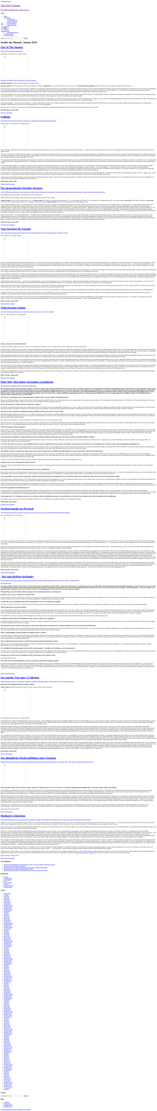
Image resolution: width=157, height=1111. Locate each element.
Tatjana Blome (71, 762)
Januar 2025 (7, 921)
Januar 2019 (7, 1027)
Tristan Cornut (68, 580)
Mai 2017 (6, 1057)
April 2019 (7, 1023)
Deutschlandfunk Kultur (50, 762)
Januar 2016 (7, 1080)
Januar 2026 (7, 903)
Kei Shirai (40, 580)
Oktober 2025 (7, 908)
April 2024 (7, 934)
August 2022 (7, 964)
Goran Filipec (26, 512)
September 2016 (8, 1068)
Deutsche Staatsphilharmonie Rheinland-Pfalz (32, 762)
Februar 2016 (7, 1079)
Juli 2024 (6, 930)
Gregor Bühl (60, 762)
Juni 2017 (6, 1055)
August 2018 (7, 1035)
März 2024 (7, 936)
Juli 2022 (6, 965)
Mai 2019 (6, 1021)
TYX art (43, 311)
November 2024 (8, 924)
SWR (65, 762)
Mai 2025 (6, 915)
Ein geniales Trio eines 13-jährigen (20, 677)
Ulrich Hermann (18, 51)
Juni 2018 (6, 1038)
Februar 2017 (7, 1061)
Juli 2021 (6, 983)
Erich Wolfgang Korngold (30, 580)
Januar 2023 (7, 957)
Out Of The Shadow (12, 47)
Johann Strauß (72, 192)
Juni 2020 (6, 1002)
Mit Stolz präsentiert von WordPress (21, 1109)
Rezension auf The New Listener (84, 852)
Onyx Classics (63, 819)
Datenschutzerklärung (6, 1109)
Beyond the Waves (9, 35)
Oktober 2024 (7, 926)
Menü (2, 13)
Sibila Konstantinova (48, 580)
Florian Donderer (45, 819)
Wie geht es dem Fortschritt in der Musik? (14, 866)
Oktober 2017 (7, 1049)
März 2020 (7, 1007)
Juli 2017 (6, 1054)
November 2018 (8, 1030)
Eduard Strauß (35, 192)
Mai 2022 (6, 968)
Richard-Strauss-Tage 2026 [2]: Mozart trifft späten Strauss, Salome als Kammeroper (26, 867)
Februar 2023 (7, 955)
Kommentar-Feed (8, 1105)
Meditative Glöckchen (13, 815)
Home (5, 16)
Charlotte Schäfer (15, 386)
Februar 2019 (7, 1026)
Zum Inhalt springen (6, 1)
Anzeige (6, 877)
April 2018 (7, 1041)
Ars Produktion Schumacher (24, 681)
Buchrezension (8, 878)
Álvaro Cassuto (18, 512)
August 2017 (7, 1052)
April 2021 (7, 987)
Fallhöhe (5, 116)
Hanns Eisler (24, 233)
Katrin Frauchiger (51, 233)
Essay (5, 881)
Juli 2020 (6, 1001)
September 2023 (8, 945)
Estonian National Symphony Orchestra (30, 819)
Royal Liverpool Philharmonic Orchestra (51, 512)
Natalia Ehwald (35, 120)
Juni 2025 (6, 914)
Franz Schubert (18, 120)
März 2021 (7, 989)
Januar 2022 (7, 974)
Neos (58, 233)
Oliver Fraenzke (63, 233)
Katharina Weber (41, 233)
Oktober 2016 (7, 1067)
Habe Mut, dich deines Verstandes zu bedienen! (27, 381)
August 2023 (7, 946)
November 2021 (8, 977)
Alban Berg (17, 233)
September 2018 (8, 1033)
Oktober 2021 (7, 979)
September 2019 (8, 1015)
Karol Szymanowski (35, 311)
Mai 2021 (6, 986)
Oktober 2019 (7, 1014)
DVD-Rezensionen (12, 22)
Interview (9, 386)
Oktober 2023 (7, 943)
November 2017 (8, 1048)
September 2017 (8, 1051)
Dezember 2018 (8, 1029)
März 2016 (7, 1077)
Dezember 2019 (8, 1011)
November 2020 (8, 995)
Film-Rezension (8, 882)
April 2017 (7, 1058)
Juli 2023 (6, 948)
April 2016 (7, 1076)
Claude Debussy (18, 311)
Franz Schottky (50, 192)
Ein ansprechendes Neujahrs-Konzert (22, 188)
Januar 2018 (7, 1045)
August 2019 (7, 1017)
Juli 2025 (6, 912)
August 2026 (7, 893)
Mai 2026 (6, 898)
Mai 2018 (6, 1039)
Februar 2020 (7, 1008)
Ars (15, 681)
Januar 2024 (7, 939)
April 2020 (7, 1005)
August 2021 (7, 982)
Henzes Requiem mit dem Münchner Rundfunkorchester (18, 869)
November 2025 (8, 906)
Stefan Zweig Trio (59, 580)
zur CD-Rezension (6, 583)
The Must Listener (8, 34)
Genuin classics (27, 120)
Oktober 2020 (7, 996)
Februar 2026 (7, 902)
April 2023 (7, 952)
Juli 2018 (6, 1036)
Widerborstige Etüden (13, 307)
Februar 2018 (7, 1043)
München (79, 192)
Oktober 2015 (7, 1085)
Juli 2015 (6, 1089)
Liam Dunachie (55, 819)
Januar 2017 (7, 1063)
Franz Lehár (42, 192)
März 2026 (7, 901)
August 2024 (7, 929)
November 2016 (8, 1066)
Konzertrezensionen (12, 20)
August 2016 (7, 1070)
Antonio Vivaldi (18, 192)
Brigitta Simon (27, 192)
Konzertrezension (8, 885)
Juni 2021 (6, 985)
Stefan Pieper (52, 120)
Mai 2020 (6, 1004)
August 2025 (7, 911)
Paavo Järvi (70, 819)
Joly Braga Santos (35, 512)
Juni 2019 (6, 1020)
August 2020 (7, 999)
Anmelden (6, 1102)
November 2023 (8, 942)
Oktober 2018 (7, 1032)
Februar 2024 (7, 937)
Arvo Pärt (16, 819)
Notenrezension (8, 887)
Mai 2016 (6, 1074)
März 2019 (7, 1024)
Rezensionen (7, 17)
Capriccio (16, 762)
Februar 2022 (7, 973)
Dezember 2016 (8, 1064)
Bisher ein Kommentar (6, 112)
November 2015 (8, 1083)
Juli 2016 (6, 1071)
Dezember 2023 (8, 940)
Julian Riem (26, 311)
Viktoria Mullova (78, 819)
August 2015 (7, 1088)
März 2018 (7, 1042)
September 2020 (8, 998)
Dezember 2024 (8, 923)
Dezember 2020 (8, 993)
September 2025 (8, 909)
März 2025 (7, 918)
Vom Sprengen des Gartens (16, 228)
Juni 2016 (6, 1073)
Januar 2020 (7, 1010)
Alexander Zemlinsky (17, 580)
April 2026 (7, 899)
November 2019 (8, 1013)
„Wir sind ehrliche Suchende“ (17, 576)
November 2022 (8, 959)
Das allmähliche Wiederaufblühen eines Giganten (28, 757)
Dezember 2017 (8, 1046)
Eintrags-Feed (7, 1104)
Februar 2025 (7, 920)
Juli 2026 (6, 895)
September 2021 (8, 980)
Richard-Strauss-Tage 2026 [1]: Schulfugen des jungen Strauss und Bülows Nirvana (25, 870)
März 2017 (7, 1060)
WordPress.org (8, 1106)
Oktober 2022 (7, 961)
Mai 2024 (6, 933)
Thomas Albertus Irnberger (90, 192)
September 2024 (8, 927)
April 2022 (7, 970)
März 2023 (7, 954)
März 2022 (7, 971)
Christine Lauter (25, 386)
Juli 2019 (6, 1018)
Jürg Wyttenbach (32, 233)
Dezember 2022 (8, 958)
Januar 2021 (7, 992)
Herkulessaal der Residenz (61, 192)
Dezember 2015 (8, 1082)
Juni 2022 (6, 967)
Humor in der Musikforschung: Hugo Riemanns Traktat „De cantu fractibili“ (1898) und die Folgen (29, 864)
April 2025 (7, 917)
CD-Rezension (11, 19)
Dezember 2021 (8, 976)
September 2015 (8, 1086)
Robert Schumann (44, 120)
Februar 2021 (7, 990)
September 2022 (8, 962)
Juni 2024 (6, 931)
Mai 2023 (6, 951)
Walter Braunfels (80, 762)
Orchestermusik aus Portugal (17, 508)
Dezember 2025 (8, 905)
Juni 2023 (6, 949)
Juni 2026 (6, 896)
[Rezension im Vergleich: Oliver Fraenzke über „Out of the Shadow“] (19, 80)
